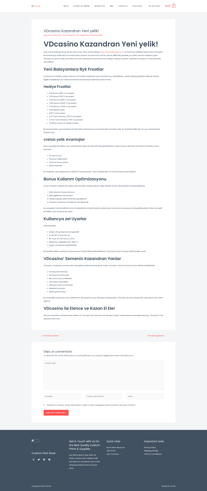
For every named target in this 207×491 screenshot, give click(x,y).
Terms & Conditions (153, 454)
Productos (100, 6)
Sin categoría (69, 35)
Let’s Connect (112, 454)
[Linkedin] (44, 459)
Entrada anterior (50, 335)
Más (111, 6)
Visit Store (111, 450)
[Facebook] (49, 459)
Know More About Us (115, 447)
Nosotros (137, 6)
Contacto (123, 6)
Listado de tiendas (81, 6)
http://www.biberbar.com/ (112, 52)
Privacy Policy (150, 447)
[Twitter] (39, 459)
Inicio (66, 6)
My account (154, 6)
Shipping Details (151, 450)
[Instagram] (33, 459)
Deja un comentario (52, 35)
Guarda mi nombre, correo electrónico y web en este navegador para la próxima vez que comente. (91, 405)
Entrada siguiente (156, 335)
